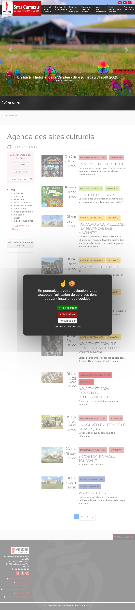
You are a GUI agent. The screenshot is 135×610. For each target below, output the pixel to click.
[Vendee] (20, 9)
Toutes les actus (124, 70)
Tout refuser (68, 314)
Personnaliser (67, 321)
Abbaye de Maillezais (101, 9)
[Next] (125, 48)
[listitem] (119, 2)
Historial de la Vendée (47, 9)
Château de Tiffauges (73, 9)
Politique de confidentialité (67, 326)
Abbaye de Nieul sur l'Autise (86, 9)
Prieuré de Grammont (129, 8)
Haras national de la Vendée (114, 9)
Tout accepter (68, 307)
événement (11, 103)
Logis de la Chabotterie (61, 8)
